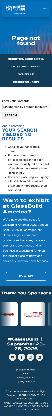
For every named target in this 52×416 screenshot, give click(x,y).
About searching (13, 126)
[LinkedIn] (39, 357)
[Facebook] (21, 357)
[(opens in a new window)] (23, 314)
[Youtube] (12, 357)
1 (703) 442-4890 (26, 381)
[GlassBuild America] (15, 10)
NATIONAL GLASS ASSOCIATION (21, 402)
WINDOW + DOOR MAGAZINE (33, 406)
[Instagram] (30, 357)
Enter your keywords (15, 101)
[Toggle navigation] (44, 10)
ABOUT (22, 395)
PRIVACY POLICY (26, 398)
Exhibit (26, 276)
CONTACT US (36, 395)
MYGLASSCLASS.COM (27, 409)
